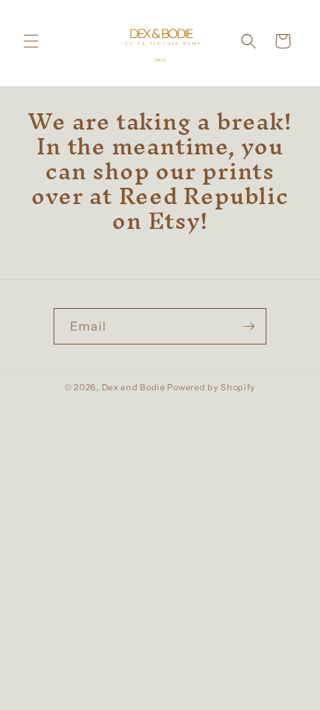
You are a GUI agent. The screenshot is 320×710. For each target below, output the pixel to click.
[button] (31, 41)
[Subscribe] (248, 326)
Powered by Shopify (211, 387)
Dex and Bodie (133, 387)
